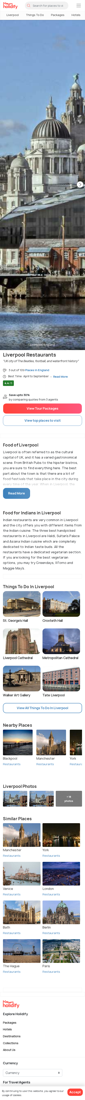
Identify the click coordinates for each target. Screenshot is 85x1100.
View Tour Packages (42, 408)
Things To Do (35, 15)
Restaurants (12, 764)
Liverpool (13, 15)
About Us (9, 1050)
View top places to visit (43, 420)
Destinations (12, 1036)
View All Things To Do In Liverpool (42, 708)
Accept (75, 1092)
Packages (57, 15)
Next (80, 185)
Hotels (76, 15)
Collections (10, 1043)
